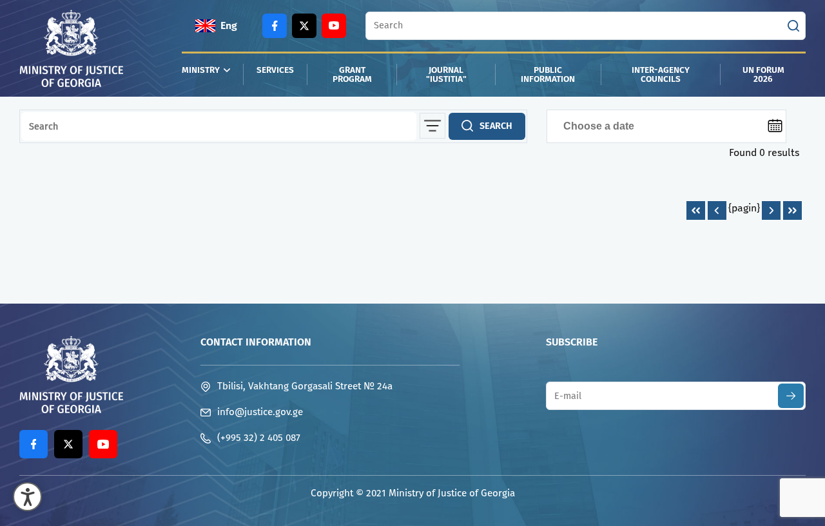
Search (496, 126)
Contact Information (255, 342)
